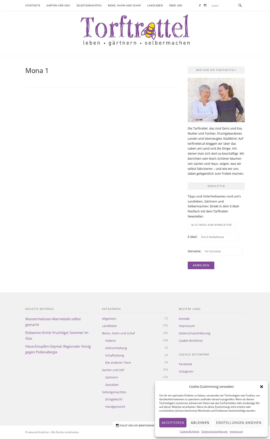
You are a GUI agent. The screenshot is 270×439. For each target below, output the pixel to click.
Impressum (236, 431)
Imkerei (110, 341)
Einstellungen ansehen (238, 422)
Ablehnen (200, 422)
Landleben (155, 5)
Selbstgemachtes (89, 5)
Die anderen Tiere (118, 363)
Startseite (32, 5)
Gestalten (112, 385)
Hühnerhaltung (116, 348)
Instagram (186, 371)
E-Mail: (193, 237)
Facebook (185, 364)
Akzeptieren (173, 422)
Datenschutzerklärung (214, 431)
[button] (261, 387)
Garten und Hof (58, 5)
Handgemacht (115, 407)
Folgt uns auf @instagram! (137, 425)
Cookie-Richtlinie (189, 431)
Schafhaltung (114, 355)
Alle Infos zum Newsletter (211, 224)
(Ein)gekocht (113, 399)
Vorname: (194, 251)
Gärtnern (111, 377)
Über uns (175, 5)
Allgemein (109, 319)
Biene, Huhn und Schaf (124, 5)
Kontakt (184, 319)
